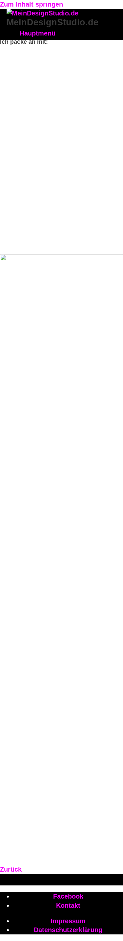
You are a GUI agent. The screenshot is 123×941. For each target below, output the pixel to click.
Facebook (68, 896)
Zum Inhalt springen (31, 4)
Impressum (68, 921)
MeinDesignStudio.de (52, 22)
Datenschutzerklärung (68, 929)
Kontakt (68, 905)
